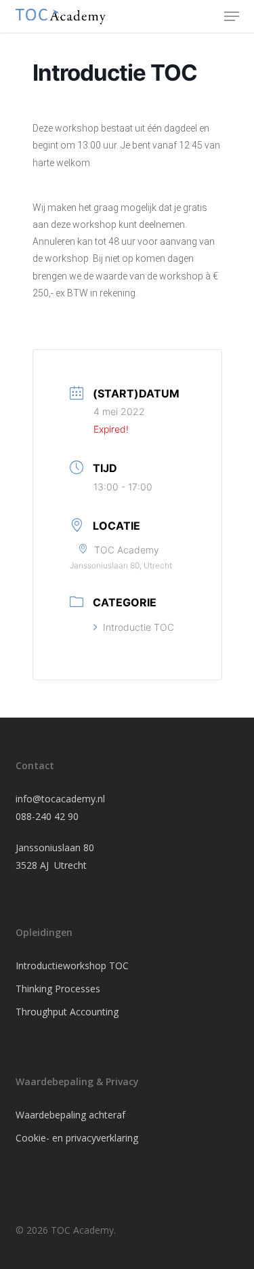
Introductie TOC (138, 627)
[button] (231, 16)
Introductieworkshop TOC (72, 965)
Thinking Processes (58, 988)
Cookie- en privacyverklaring (77, 1137)
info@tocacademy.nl (60, 798)
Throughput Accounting (67, 1011)
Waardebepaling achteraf (70, 1114)
